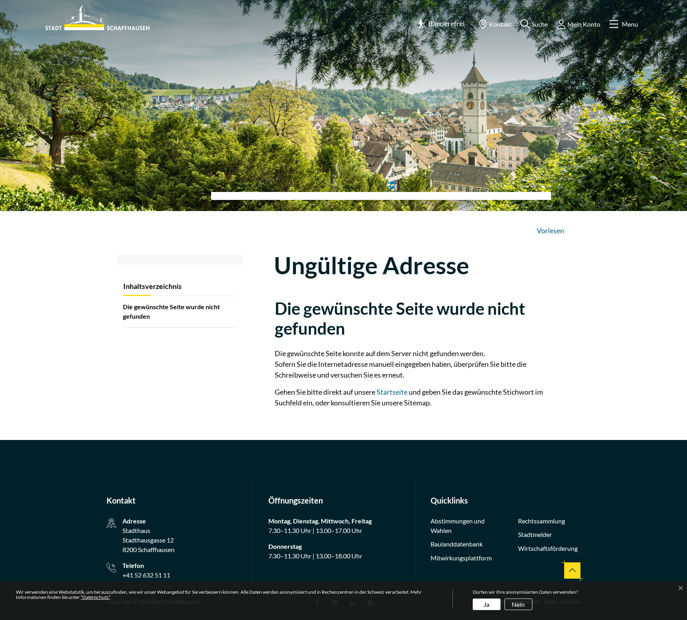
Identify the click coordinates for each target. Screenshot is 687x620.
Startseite (392, 392)
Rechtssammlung (541, 521)
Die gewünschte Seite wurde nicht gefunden (171, 311)
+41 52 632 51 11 (146, 575)
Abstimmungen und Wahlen (458, 525)
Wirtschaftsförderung (548, 548)
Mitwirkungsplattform (461, 558)
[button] (441, 24)
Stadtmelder (535, 534)
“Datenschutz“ (95, 597)
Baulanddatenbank (457, 544)
